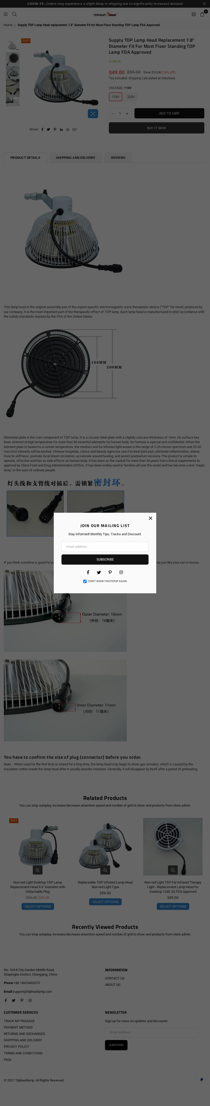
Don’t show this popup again (107, 581)
